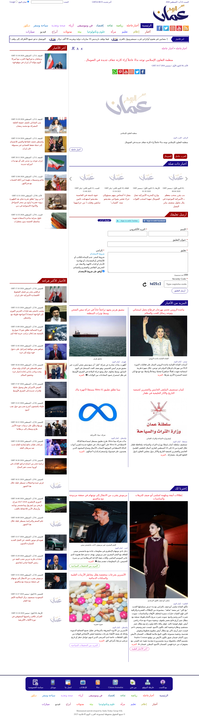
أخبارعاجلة (181, 48)
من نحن (133, 687)
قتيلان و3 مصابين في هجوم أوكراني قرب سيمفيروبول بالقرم (157, 39)
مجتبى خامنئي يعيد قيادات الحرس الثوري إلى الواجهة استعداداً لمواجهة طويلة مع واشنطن (27, 314)
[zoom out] (81, 48)
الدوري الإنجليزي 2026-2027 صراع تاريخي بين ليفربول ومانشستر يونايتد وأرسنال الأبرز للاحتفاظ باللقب (27, 505)
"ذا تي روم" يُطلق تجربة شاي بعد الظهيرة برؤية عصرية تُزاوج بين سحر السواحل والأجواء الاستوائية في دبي (27, 202)
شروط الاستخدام (97, 254)
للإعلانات (83, 687)
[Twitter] (127, 222)
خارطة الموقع (148, 687)
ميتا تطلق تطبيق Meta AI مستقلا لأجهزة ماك (97, 389)
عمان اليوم (22, 2)
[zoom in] (73, 48)
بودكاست (163, 687)
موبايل (53, 687)
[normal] (77, 48)
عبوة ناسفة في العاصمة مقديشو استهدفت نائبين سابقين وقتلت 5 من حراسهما (87, 199)
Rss (98, 687)
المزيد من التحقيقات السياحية (84, 566)
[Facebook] (154, 222)
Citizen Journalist (115, 687)
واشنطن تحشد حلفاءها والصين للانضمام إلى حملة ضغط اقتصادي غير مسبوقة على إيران (27, 145)
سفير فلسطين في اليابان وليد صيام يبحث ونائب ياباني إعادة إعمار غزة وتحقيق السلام (27, 371)
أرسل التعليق (179, 291)
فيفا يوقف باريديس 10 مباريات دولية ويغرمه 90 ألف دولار (93, 39)
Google (12, 2)
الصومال (168, 156)
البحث (66, 2)
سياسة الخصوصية (35, 687)
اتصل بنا (68, 687)
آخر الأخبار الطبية (139, 649)
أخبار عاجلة (167, 48)
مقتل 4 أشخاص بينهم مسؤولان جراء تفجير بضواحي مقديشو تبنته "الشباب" (117, 199)
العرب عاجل (180, 156)
